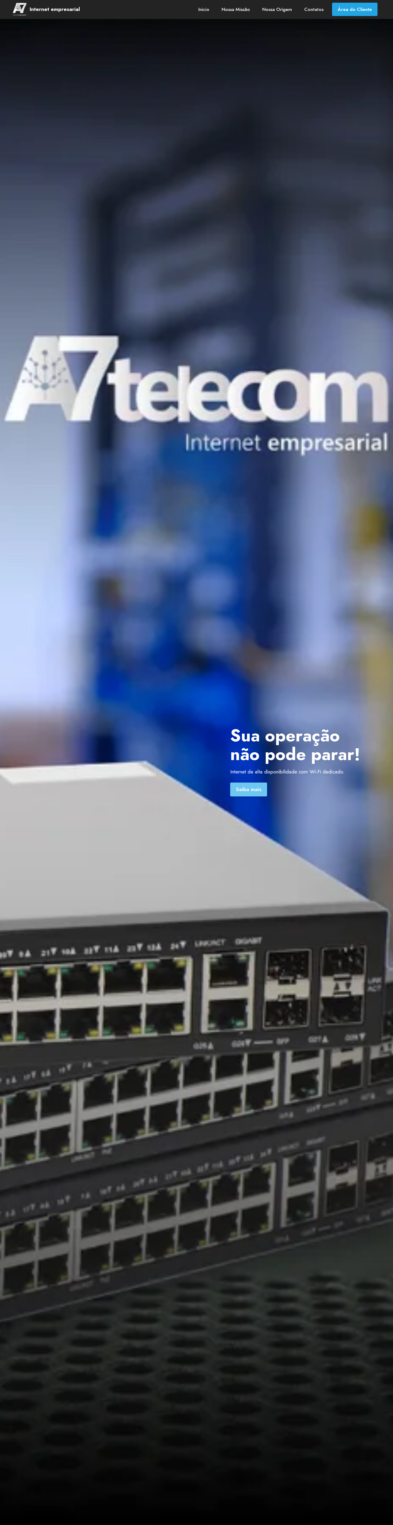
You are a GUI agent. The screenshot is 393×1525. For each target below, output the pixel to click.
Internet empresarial (55, 9)
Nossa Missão (236, 9)
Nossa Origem (277, 9)
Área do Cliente (355, 9)
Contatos (313, 9)
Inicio (203, 9)
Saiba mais (248, 789)
